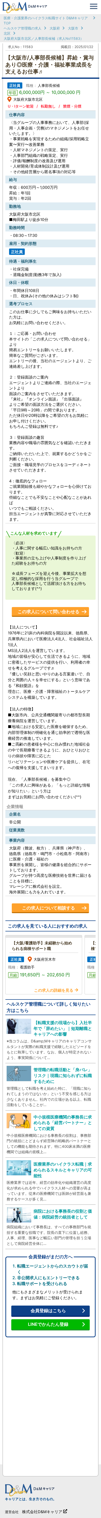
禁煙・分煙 (72, 106)
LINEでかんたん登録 (48, 1324)
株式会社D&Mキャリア (42, 1511)
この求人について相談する (48, 907)
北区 (7, 33)
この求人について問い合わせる (48, 611)
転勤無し (48, 106)
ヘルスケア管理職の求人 (22, 28)
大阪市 (73, 28)
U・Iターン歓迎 (21, 106)
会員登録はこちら (48, 1310)
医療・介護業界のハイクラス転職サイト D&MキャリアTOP (46, 20)
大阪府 (55, 28)
